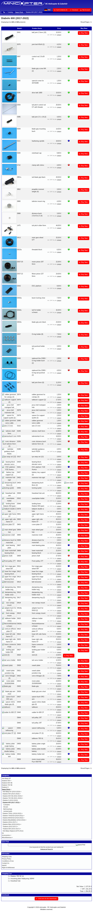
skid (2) (34, 655)
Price (59, 28)
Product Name (37, 28)
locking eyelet (37, 488)
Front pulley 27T (37, 561)
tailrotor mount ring (38, 201)
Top (4, 12)
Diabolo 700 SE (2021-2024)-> (13, 798)
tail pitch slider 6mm (39, 225)
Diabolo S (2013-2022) (10, 800)
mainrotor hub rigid (38, 477)
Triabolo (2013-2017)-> (10, 826)
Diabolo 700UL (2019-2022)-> (13, 813)
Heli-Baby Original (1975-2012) (13, 831)
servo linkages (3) (38, 676)
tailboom (35, 707)
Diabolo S (5, 787)
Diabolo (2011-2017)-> (10, 822)
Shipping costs (7, 857)
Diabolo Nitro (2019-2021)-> (12, 824)
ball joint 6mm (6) (38, 382)
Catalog (10, 12)
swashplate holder (38, 498)
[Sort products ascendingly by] (75, 28)
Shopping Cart (7, 874)
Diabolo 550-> (6, 781)
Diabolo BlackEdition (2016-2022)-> (14, 820)
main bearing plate (38, 545)
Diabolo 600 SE (7, 783)
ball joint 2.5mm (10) (39, 32)
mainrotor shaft (37, 535)
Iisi (3, 833)
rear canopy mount (38, 603)
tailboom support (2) (39, 400)
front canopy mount (38, 613)
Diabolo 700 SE (7, 785)
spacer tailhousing (38, 728)
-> (7, 789)
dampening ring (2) (38, 597)
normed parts (7, 811)
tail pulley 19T (37, 717)
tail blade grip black (38, 177)
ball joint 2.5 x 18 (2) (39, 117)
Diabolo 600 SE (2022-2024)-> (13, 796)
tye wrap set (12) (38, 457)
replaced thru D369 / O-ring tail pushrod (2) (39, 372)
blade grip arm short (39, 691)
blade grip (35, 686)
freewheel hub (15, 881)
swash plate (36, 665)
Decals (5, 807)
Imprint (4, 865)
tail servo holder (37, 660)
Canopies (6, 805)
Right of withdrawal (8, 867)
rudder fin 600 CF (38, 712)
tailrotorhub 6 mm (38, 436)
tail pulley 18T (37, 723)
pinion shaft (36, 556)
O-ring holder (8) (37, 334)
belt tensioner (36, 582)
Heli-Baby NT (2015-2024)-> (12, 791)
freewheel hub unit (38, 493)
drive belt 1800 (37, 93)
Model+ (19, 28)
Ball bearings (7, 809)
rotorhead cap (36, 153)
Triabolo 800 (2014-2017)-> (12, 829)
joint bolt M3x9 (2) (38, 44)
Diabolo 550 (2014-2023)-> (12, 794)
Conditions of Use (8, 861)
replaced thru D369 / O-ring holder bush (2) (39, 360)
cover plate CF (37, 524)
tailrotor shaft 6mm (38, 431)
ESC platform (36, 286)
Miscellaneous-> (7, 837)
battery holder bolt (38, 754)
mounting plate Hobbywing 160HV (22, 878)
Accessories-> (6, 835)
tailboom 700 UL (37, 738)
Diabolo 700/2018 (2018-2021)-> (13, 815)
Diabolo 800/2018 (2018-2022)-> (13, 818)
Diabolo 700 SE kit (17, 876)
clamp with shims (38, 165)
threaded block (37, 249)
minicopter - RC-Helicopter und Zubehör (52, 907)
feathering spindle (38, 141)
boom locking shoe (38, 298)
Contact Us (5, 863)
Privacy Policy (6, 859)
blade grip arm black (39, 322)
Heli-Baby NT (6, 778)
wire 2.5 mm (36, 426)
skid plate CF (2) (37, 733)
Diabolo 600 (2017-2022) (34, 12)
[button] (61, 10)
